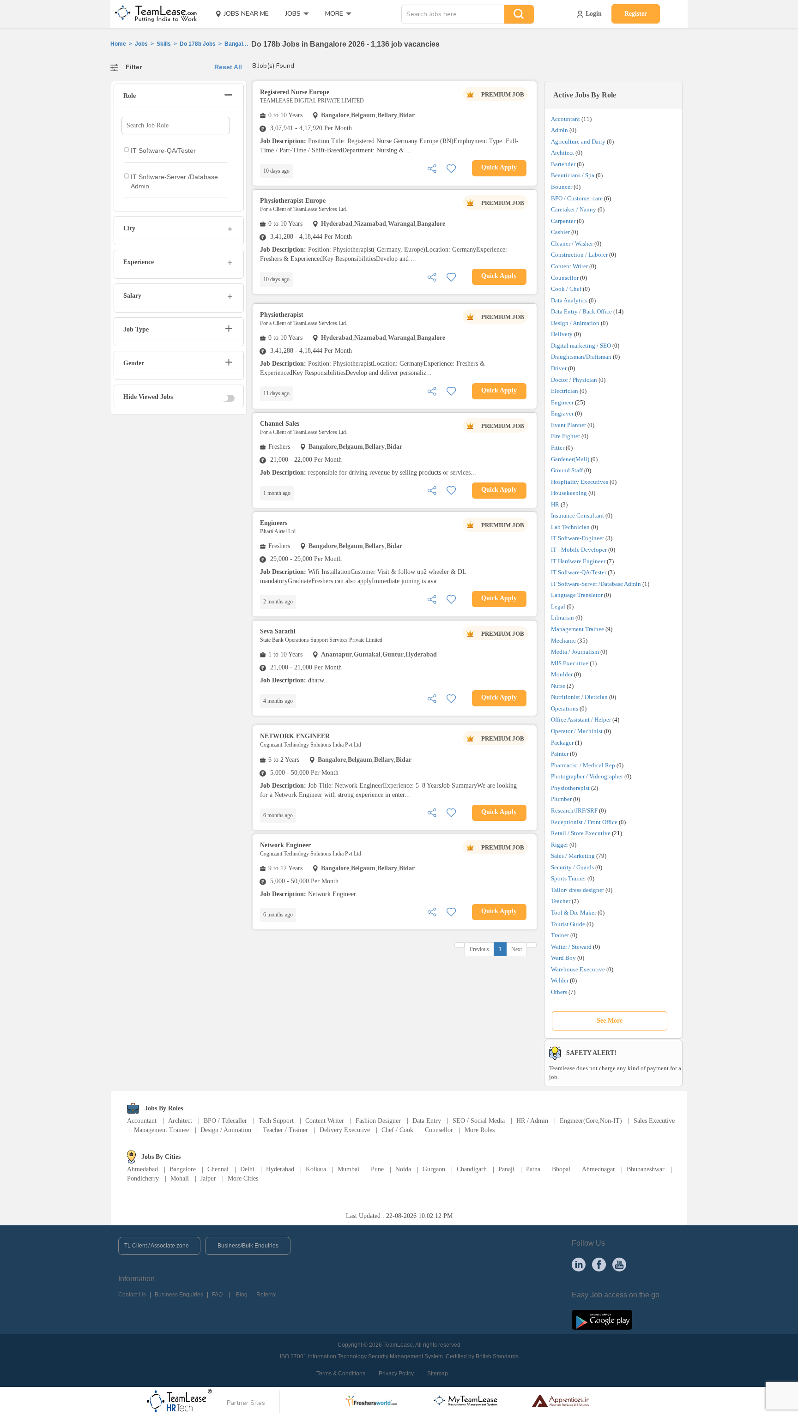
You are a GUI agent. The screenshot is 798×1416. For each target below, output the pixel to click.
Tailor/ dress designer (577, 889)
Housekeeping (569, 492)
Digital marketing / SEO (581, 345)
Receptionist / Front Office (584, 822)
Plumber (561, 798)
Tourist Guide (568, 924)
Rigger (559, 844)
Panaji (506, 1169)
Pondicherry (143, 1178)
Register (635, 13)
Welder (559, 980)
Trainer (560, 935)
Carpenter (563, 220)
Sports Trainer (568, 878)
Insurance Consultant (577, 515)
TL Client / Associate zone (156, 1245)
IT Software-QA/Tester (578, 572)
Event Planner (568, 425)
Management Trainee (577, 629)
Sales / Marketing (573, 855)
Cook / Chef (566, 288)
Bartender (563, 164)
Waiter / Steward (571, 946)
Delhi (247, 1169)
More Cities (243, 1178)
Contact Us (132, 1294)
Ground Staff (567, 470)
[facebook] (599, 1264)
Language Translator (577, 594)
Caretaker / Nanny (573, 209)
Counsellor (565, 277)
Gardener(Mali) (570, 459)
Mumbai (348, 1169)
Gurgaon (434, 1169)
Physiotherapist (570, 787)
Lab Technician (570, 527)
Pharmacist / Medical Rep (583, 765)
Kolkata (316, 1169)
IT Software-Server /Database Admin (596, 583)
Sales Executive (654, 1120)
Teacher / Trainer (285, 1130)
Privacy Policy (396, 1373)
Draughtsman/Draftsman (581, 356)
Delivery (562, 334)
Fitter (557, 447)
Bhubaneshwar (646, 1169)
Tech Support (276, 1120)
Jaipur (208, 1178)
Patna (533, 1169)
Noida (403, 1169)
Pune (377, 1169)
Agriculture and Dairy (578, 141)
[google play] (602, 1319)
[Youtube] (619, 1264)
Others (559, 991)
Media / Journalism (575, 651)
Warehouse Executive (578, 969)
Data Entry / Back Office (581, 311)
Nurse (558, 685)
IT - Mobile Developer (579, 549)
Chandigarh (472, 1169)
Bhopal (561, 1169)
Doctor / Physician (574, 379)
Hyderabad (280, 1169)
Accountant (565, 118)
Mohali (179, 1178)
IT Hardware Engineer (578, 561)
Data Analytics (569, 300)
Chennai (218, 1169)
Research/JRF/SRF (574, 810)
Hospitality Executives (579, 481)
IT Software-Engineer (577, 538)
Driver (559, 368)
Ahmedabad (142, 1169)
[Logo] (152, 14)
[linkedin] (579, 1264)
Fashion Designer (378, 1120)
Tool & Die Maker (574, 912)
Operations (564, 708)
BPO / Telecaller (225, 1120)
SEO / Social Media (479, 1120)
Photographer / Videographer (587, 776)
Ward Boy (563, 957)
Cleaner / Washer (572, 243)
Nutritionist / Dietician (579, 696)
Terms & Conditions (340, 1373)
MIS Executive (569, 663)
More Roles (480, 1130)
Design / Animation (575, 322)
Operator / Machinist (577, 731)
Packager (562, 742)
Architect (562, 152)
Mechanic (563, 640)
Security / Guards (572, 867)
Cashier (560, 232)
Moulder (562, 674)
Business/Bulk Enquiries (248, 1245)
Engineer (562, 402)
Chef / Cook (397, 1130)
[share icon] (432, 167)
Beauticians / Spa (572, 175)
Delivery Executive (345, 1130)
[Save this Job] (451, 167)
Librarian (562, 617)
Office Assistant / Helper (581, 719)
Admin (559, 130)
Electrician (564, 390)
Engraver (562, 413)
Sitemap (437, 1373)
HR (555, 504)
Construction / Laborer (579, 254)
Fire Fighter (565, 436)
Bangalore (182, 1169)
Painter (559, 753)
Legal (558, 606)
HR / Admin (532, 1120)
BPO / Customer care (577, 198)
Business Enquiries (179, 1294)
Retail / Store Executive (581, 833)
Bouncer (561, 186)
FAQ (217, 1294)
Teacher (560, 901)
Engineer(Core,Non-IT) (591, 1120)
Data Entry (426, 1120)
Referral (266, 1294)
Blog (242, 1294)
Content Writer (569, 266)
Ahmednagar (598, 1169)
